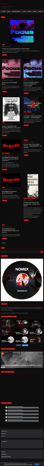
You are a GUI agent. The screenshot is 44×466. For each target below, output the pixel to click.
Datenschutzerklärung (6, 456)
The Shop (29, 11)
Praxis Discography (16, 11)
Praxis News (26, 140)
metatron (9, 46)
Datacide (40, 11)
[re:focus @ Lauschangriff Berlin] (11, 68)
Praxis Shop (7, 153)
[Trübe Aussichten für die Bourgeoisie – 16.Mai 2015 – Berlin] (33, 186)
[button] (20, 11)
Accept (37, 464)
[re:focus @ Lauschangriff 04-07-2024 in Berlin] (22, 32)
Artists (8, 11)
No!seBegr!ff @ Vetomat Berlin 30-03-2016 (9, 192)
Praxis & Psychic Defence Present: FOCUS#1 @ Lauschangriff (31, 83)
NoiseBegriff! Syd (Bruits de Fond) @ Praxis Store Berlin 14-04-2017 (10, 158)
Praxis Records (3, 368)
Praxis (4, 3)
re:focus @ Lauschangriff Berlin (9, 83)
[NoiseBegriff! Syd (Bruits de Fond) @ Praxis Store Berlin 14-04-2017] (11, 145)
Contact (34, 11)
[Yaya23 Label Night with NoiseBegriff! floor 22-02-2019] (11, 109)
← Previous (3, 242)
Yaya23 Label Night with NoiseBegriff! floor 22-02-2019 (11, 127)
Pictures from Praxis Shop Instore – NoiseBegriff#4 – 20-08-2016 (33, 145)
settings (31, 464)
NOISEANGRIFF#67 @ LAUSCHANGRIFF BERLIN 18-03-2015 (10, 230)
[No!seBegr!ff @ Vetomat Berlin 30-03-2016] (11, 180)
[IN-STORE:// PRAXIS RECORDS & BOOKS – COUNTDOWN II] (33, 104)
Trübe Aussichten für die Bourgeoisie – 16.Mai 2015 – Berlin (32, 204)
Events (24, 11)
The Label (4, 11)
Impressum (4, 454)
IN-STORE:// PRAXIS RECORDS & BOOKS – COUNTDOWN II (32, 117)
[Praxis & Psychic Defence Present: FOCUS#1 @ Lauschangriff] (33, 68)
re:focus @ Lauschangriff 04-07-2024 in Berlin (16, 49)
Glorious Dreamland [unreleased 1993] (10, 368)
